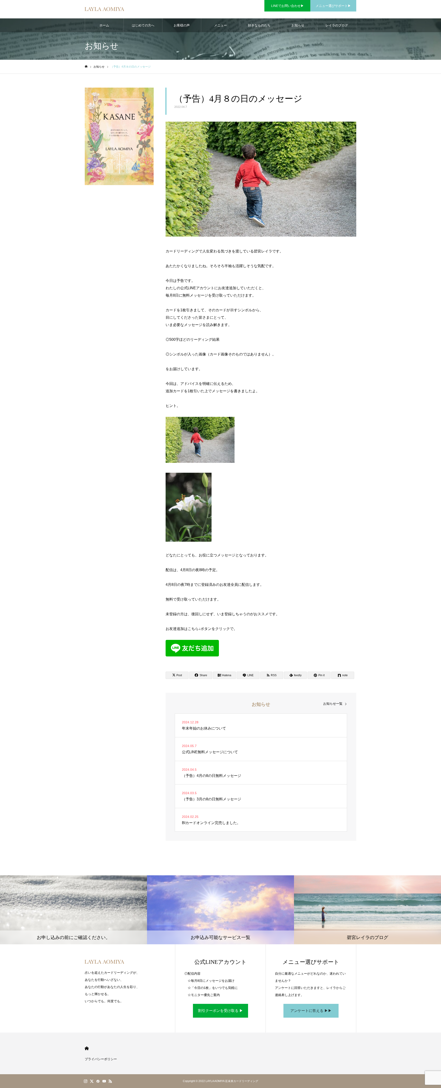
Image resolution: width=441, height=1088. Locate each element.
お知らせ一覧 (332, 703)
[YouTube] (104, 1081)
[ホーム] (86, 66)
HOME (87, 1048)
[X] (91, 1081)
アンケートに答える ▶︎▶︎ (311, 1011)
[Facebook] (98, 1081)
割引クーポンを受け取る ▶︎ (220, 1011)
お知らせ (297, 25)
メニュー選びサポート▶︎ (333, 6)
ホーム (104, 25)
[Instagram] (85, 1081)
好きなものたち (259, 25)
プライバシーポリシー (101, 1059)
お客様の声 (182, 25)
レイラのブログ (336, 25)
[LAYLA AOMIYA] (104, 9)
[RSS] (110, 1081)
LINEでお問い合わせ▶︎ (287, 6)
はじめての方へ (143, 25)
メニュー (220, 25)
